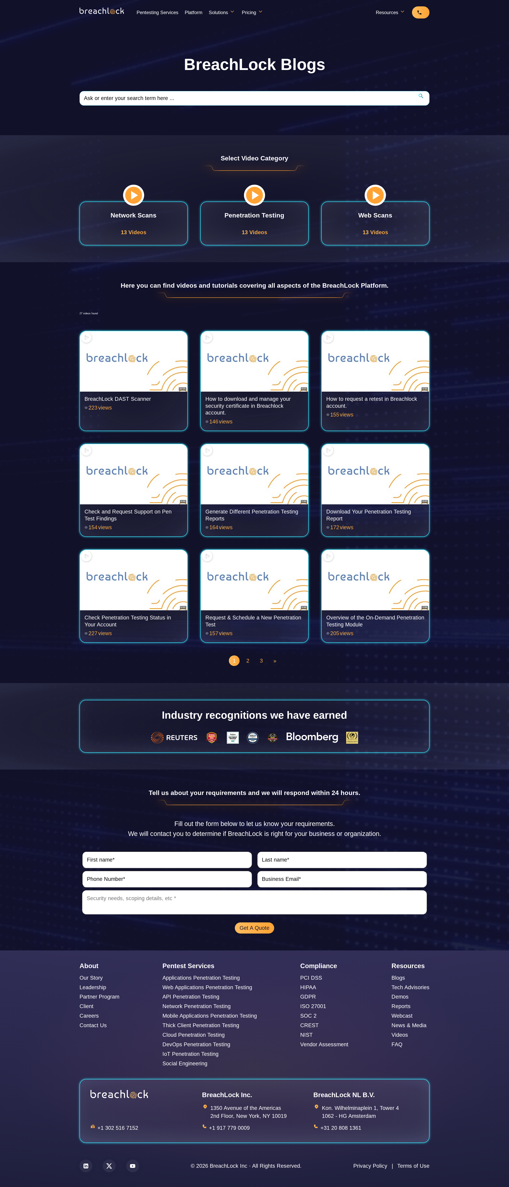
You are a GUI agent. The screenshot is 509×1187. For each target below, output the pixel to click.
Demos (400, 997)
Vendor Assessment (324, 1044)
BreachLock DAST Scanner (118, 399)
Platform (193, 12)
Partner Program (99, 997)
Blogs (398, 978)
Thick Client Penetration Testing (200, 1025)
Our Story (91, 978)
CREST (309, 1025)
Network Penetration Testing (196, 1006)
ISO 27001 (313, 1006)
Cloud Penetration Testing (193, 1035)
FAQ (396, 1044)
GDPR (308, 997)
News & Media (408, 1025)
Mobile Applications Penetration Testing (209, 1016)
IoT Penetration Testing (190, 1054)
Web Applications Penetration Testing (207, 987)
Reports (401, 1006)
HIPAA (308, 987)
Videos (399, 1035)
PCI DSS (311, 978)
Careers (89, 1016)
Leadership (93, 987)
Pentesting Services (157, 12)
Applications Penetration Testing (201, 978)
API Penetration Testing (190, 997)
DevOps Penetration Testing (196, 1044)
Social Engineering (184, 1063)
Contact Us (93, 1025)
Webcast (402, 1016)
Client (86, 1006)
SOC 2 (308, 1016)
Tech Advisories (410, 987)
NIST (306, 1035)
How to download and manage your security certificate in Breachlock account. (248, 406)
